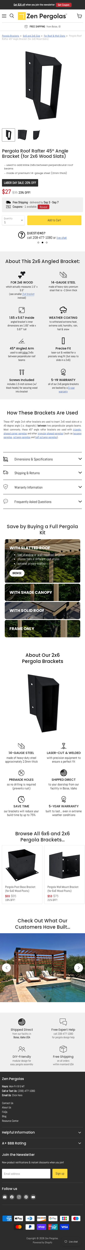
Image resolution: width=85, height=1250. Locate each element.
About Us (6, 1107)
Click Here (17, 1095)
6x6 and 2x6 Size (31, 35)
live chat (62, 238)
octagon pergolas (21, 437)
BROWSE (17, 573)
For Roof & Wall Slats (54, 35)
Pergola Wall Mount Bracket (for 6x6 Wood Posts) (62, 889)
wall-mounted (45, 555)
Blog (4, 1116)
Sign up (60, 1173)
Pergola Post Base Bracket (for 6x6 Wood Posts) (20, 889)
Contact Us (7, 1103)
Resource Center (10, 1121)
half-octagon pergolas (46, 437)
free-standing (25, 555)
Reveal (43, 207)
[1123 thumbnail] (8, 135)
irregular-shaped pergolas (50, 433)
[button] (38, 242)
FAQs (4, 1112)
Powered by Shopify (42, 1242)
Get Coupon (63, 5)
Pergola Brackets (10, 35)
